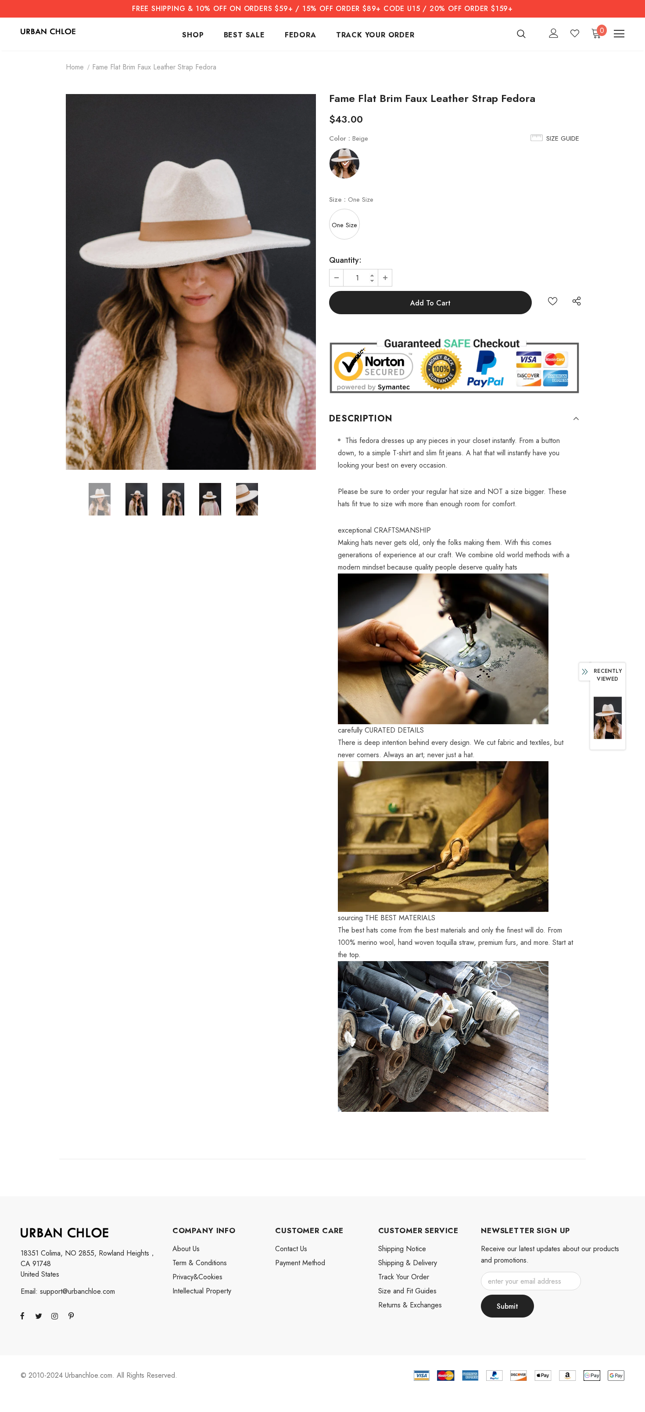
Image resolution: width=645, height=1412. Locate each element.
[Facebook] (22, 1316)
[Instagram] (55, 1316)
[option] (191, 282)
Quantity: (345, 260)
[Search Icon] (527, 33)
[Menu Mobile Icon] (619, 34)
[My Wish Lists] (574, 33)
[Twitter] (39, 1316)
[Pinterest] (71, 1316)
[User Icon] (554, 33)
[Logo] (48, 30)
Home (75, 67)
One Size (344, 225)
